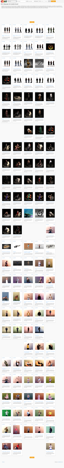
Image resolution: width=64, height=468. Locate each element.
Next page (32, 457)
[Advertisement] (32, 15)
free (40, 1)
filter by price (36, 1)
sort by (27, 1)
